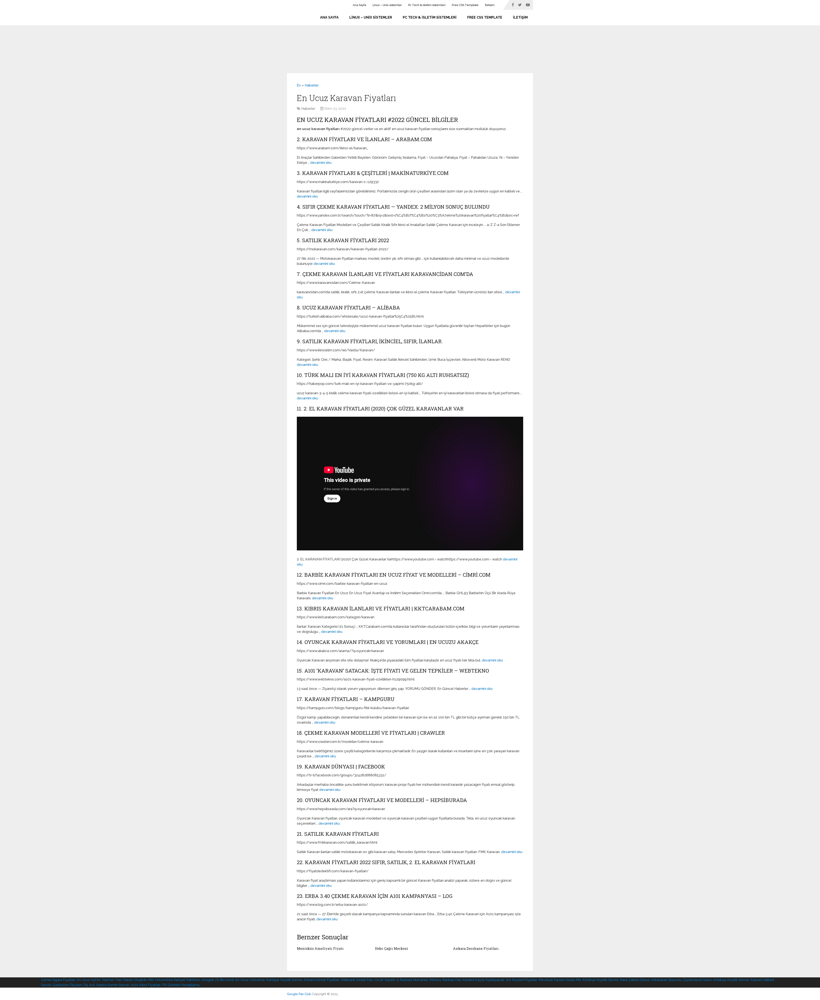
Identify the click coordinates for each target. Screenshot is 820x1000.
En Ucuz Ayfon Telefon (95, 980)
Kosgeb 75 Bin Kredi (218, 980)
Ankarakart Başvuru (666, 980)
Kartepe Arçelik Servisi (284, 980)
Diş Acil (89, 985)
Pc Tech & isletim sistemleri (426, 5)
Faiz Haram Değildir (131, 980)
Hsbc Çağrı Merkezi (391, 948)
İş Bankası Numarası (412, 980)
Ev (299, 85)
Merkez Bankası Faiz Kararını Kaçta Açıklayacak (466, 980)
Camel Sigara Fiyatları (58, 980)
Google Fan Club (299, 994)
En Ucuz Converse (250, 980)
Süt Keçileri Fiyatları (521, 980)
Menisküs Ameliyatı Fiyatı (320, 948)
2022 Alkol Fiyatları (145, 985)
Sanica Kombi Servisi (112, 985)
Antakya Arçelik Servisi (731, 980)
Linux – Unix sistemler (387, 5)
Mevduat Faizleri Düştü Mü (560, 980)
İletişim (490, 5)
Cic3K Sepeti (385, 980)
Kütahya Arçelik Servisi (600, 980)
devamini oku (320, 163)
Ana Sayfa (359, 5)
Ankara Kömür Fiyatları (321, 980)
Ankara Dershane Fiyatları (476, 948)
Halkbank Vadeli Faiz (357, 980)
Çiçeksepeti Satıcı (697, 980)
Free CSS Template (465, 5)
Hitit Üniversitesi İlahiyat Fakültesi (174, 980)
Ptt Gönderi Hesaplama (180, 985)
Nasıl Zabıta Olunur (634, 980)
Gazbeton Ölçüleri (67, 985)
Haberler (312, 85)
